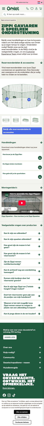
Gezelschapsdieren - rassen (16, 362)
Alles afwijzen (22, 417)
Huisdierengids (10, 367)
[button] (22, 367)
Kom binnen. (9, 388)
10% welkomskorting (22, 2)
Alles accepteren (22, 412)
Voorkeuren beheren (22, 422)
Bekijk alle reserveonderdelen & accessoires (17, 130)
